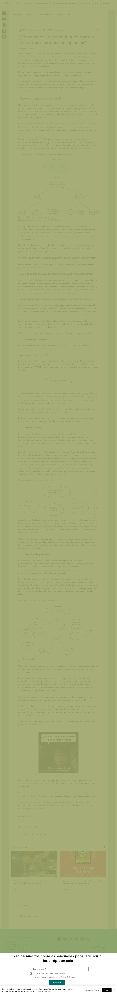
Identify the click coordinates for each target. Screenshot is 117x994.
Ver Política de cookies (43, 991)
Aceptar (107, 990)
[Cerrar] (114, 990)
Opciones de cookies (91, 990)
